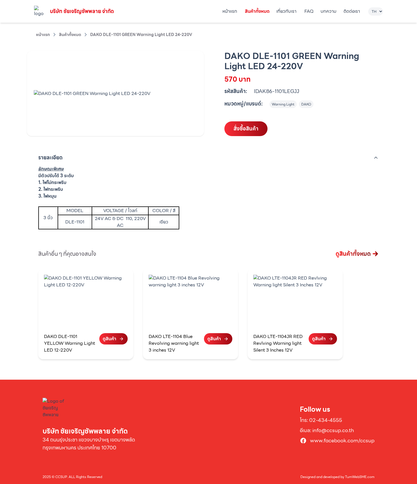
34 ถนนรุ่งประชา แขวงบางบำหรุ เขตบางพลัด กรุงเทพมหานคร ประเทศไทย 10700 (89, 444)
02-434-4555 (325, 420)
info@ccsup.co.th (333, 430)
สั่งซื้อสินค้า (245, 128)
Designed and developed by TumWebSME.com (337, 476)
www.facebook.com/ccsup (342, 441)
